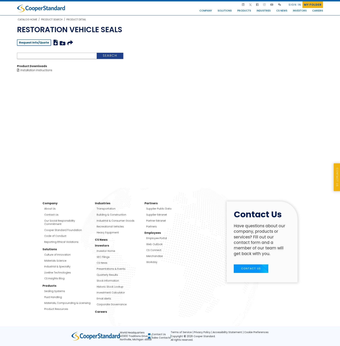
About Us (50, 208)
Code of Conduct (55, 236)
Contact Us (51, 214)
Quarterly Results (107, 275)
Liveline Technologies (57, 272)
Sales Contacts (161, 337)
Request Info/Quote (34, 43)
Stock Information (108, 280)
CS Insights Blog (54, 278)
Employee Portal (156, 238)
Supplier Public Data (158, 208)
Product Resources (56, 309)
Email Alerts (104, 298)
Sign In (295, 5)
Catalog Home (27, 19)
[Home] (238, 5)
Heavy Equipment (108, 232)
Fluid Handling (53, 297)
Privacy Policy (202, 332)
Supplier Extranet (156, 214)
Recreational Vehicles (110, 226)
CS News (281, 10)
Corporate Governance (112, 304)
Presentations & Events (111, 269)
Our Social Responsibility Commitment (59, 222)
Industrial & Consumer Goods (115, 220)
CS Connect (153, 250)
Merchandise (154, 256)
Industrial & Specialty (57, 266)
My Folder (313, 5)
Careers (317, 10)
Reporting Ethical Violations (61, 242)
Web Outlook (154, 244)
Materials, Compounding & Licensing (67, 303)
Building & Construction (111, 214)
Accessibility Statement (227, 332)
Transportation (106, 208)
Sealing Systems (54, 291)
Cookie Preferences (256, 332)
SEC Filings (103, 257)
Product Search (52, 19)
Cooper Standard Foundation (63, 230)
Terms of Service (181, 332)
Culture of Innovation (57, 254)
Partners (151, 226)
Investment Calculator (111, 292)
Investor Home (106, 251)
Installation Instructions (36, 70)
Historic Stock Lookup (110, 286)
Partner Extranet (156, 220)
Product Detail (76, 19)
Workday (151, 262)
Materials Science (55, 260)
